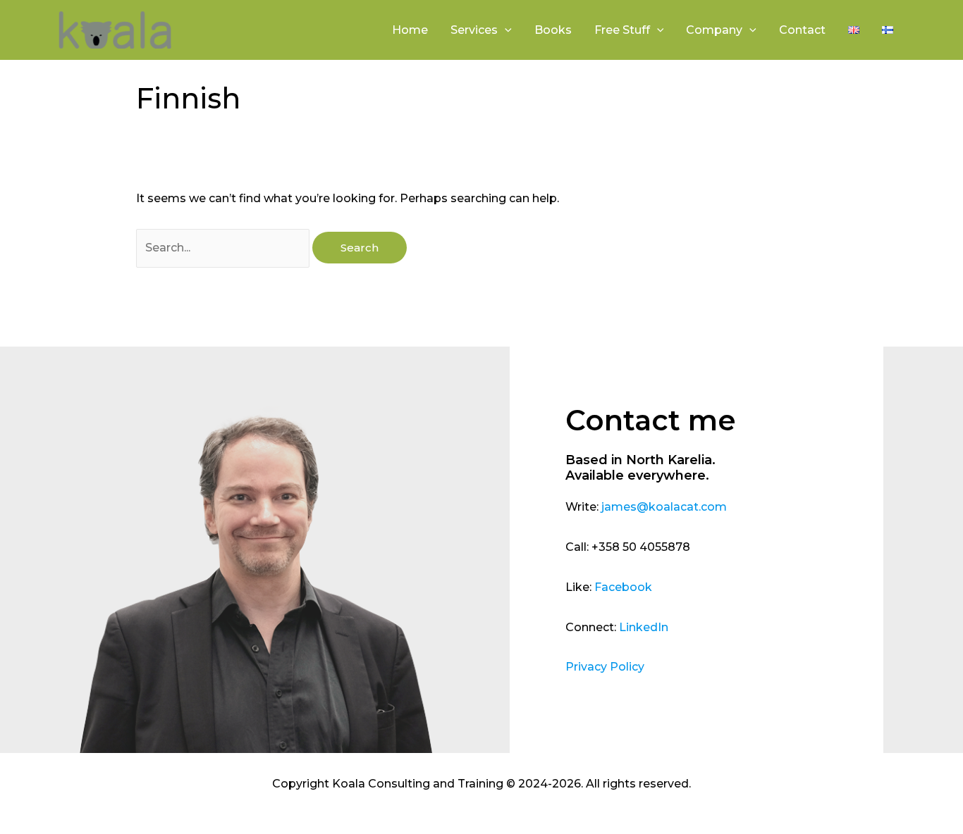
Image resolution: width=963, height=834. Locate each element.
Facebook (623, 587)
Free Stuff (622, 30)
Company (714, 30)
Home (410, 30)
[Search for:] (224, 247)
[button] (505, 30)
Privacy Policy (604, 666)
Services (474, 30)
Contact (802, 30)
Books (553, 30)
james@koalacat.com (664, 507)
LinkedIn (643, 627)
